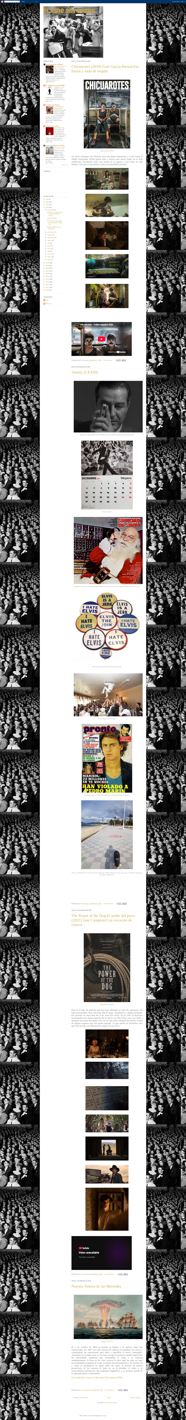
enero (49, 259)
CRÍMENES (57, 87)
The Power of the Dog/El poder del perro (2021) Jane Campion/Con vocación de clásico (103, 920)
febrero (49, 257)
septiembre (51, 237)
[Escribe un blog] (119, 360)
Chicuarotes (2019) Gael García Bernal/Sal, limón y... (54, 213)
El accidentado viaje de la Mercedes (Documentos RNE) (97, 1377)
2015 (47, 276)
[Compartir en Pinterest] (125, 360)
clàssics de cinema (52, 126)
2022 (47, 205)
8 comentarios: (108, 360)
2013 (47, 282)
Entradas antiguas (135, 1398)
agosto (49, 240)
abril (48, 251)
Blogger (104, 1415)
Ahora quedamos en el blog (55, 145)
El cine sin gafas (69, 11)
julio (48, 243)
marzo (49, 254)
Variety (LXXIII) (84, 372)
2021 (47, 207)
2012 (47, 284)
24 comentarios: (110, 1274)
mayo (49, 248)
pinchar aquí (135, 586)
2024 (47, 199)
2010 (47, 290)
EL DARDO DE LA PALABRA (55, 85)
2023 (47, 202)
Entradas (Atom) (111, 1402)
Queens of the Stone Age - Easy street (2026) (60, 67)
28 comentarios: (108, 903)
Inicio (108, 1398)
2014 (47, 279)
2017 (47, 271)
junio (49, 246)
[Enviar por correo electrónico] (117, 360)
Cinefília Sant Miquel (53, 105)
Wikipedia (109, 1341)
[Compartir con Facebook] (123, 360)
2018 (47, 268)
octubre (50, 235)
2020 (47, 263)
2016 (47, 274)
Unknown (48, 303)
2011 (47, 287)
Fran (47, 300)
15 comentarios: (110, 1390)
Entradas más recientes (80, 1398)
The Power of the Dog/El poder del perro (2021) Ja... (54, 222)
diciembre (50, 210)
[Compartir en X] (121, 360)
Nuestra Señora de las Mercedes (96, 1286)
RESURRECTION (59, 128)
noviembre (50, 232)
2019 (47, 265)
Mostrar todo (64, 165)
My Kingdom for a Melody (54, 64)
